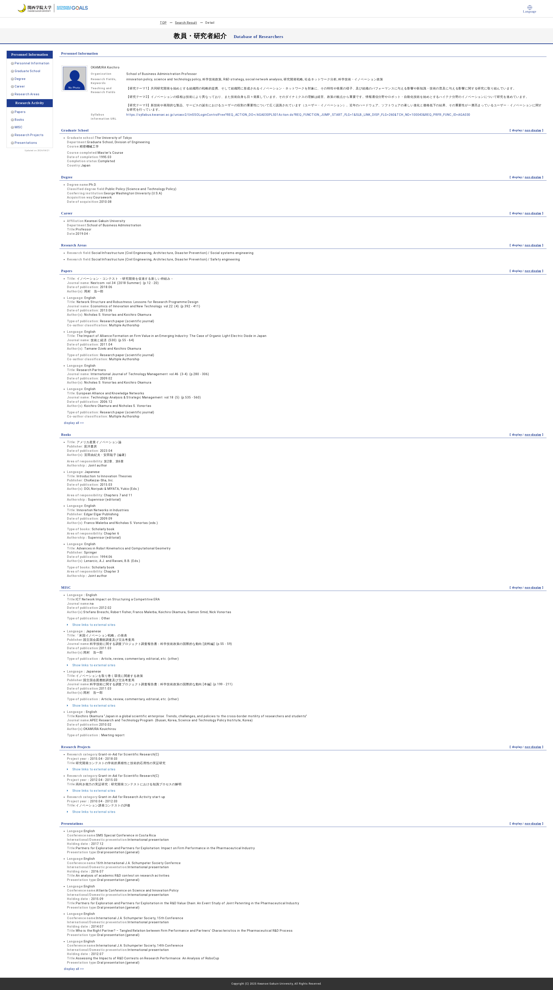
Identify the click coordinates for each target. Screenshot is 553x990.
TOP (163, 22)
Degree (20, 79)
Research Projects (29, 135)
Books (19, 119)
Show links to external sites (94, 625)
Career (20, 86)
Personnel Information (32, 63)
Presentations (26, 142)
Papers (20, 112)
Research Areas (27, 94)
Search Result (186, 22)
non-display (533, 130)
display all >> (74, 423)
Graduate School (28, 71)
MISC (18, 127)
